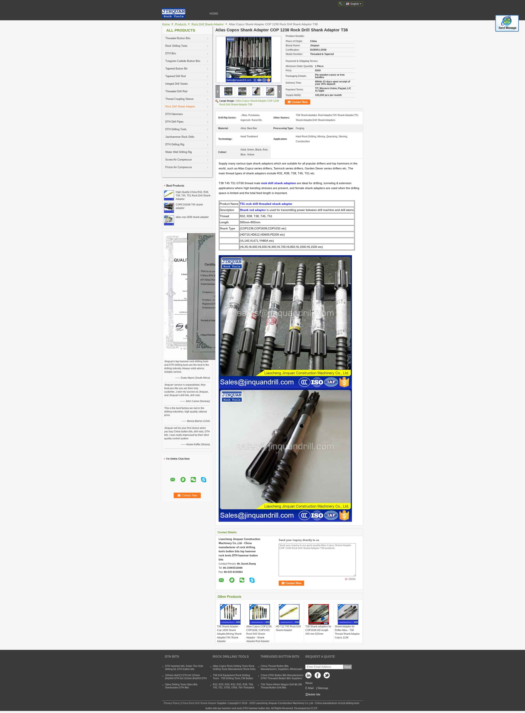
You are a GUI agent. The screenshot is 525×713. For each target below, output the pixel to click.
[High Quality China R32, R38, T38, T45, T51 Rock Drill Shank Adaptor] (169, 195)
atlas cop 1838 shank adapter (192, 217)
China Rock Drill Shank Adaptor (199, 703)
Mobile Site (314, 694)
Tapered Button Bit (176, 68)
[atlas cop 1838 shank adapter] (169, 220)
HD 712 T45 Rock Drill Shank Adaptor (288, 628)
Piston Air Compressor (178, 167)
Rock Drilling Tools (176, 45)
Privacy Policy (171, 703)
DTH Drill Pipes (174, 121)
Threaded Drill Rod (176, 91)
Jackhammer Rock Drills (179, 136)
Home (214, 13)
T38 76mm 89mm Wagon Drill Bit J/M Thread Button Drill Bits (281, 686)
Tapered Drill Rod (175, 76)
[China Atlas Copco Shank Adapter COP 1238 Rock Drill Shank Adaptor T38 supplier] (249, 59)
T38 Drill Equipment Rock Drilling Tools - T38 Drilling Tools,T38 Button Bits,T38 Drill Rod (233, 678)
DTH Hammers (174, 114)
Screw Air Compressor (178, 159)
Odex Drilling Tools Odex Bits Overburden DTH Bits (181, 686)
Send (347, 667)
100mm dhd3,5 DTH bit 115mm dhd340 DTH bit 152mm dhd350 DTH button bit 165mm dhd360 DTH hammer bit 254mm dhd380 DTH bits (186, 680)
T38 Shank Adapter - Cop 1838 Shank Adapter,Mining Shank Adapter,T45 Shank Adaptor (229, 634)
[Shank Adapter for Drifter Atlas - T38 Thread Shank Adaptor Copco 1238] (348, 614)
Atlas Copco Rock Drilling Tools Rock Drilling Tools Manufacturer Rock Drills (234, 668)
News (309, 683)
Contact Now (300, 102)
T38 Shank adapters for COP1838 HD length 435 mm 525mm (318, 630)
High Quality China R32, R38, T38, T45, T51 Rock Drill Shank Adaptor (193, 195)
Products (180, 24)
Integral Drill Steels (176, 83)
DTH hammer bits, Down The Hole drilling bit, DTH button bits (184, 668)
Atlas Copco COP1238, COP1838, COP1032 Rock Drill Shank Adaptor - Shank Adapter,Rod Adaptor (259, 634)
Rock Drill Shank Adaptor (208, 24)
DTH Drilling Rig (174, 144)
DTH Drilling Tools (176, 129)
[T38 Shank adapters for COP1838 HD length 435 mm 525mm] (318, 614)
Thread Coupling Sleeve (179, 98)
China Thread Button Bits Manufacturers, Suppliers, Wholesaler (281, 668)
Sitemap (322, 688)
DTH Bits (170, 53)
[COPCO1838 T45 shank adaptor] (169, 207)
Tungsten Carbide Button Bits (182, 61)
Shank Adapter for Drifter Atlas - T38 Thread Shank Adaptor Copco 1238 (347, 632)
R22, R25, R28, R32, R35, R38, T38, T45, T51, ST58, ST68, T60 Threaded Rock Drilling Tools (233, 687)
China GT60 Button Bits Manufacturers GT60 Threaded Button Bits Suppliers (282, 677)
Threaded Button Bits (178, 38)
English (354, 3)
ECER (313, 708)
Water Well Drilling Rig (178, 152)
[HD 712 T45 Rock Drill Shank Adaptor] (289, 614)
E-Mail (309, 688)
